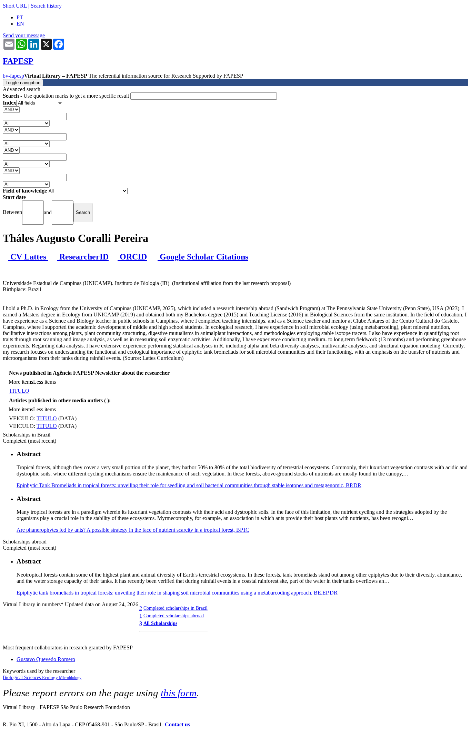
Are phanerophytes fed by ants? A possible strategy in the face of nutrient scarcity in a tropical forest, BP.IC (133, 530)
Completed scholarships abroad (173, 615)
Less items (44, 382)
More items (21, 382)
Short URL (15, 6)
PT (20, 17)
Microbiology (70, 677)
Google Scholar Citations (203, 256)
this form (179, 692)
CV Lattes (28, 256)
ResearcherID (83, 256)
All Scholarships (160, 623)
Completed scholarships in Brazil (175, 608)
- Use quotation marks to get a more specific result (66, 96)
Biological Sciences (22, 677)
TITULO (19, 391)
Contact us (177, 724)
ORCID (132, 256)
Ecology (50, 677)
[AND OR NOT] (11, 109)
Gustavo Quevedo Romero (46, 659)
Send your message (24, 35)
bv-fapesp (13, 76)
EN (20, 24)
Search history (46, 6)
